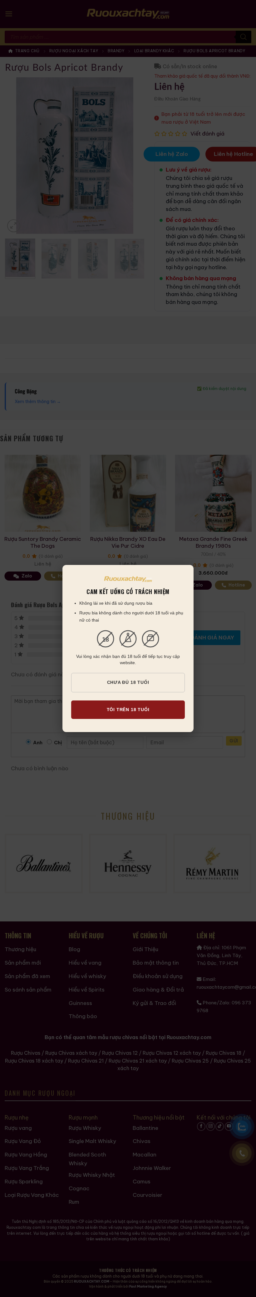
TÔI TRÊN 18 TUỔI (128, 709)
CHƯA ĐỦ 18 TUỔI (128, 682)
